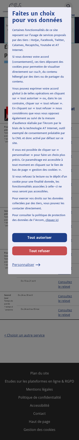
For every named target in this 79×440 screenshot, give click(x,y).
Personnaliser (23, 264)
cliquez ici (52, 220)
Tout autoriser (39, 237)
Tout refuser (39, 251)
